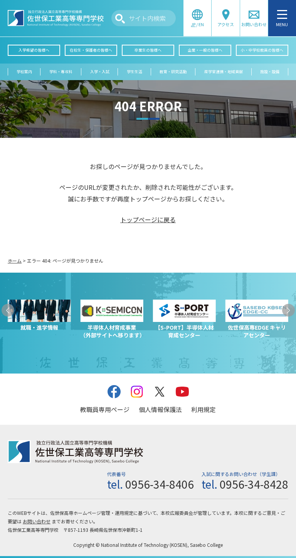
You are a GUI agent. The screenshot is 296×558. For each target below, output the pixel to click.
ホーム (15, 260)
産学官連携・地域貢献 (223, 71)
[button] (8, 310)
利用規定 (203, 409)
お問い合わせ (36, 521)
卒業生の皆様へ (148, 50)
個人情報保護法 (160, 409)
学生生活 (134, 71)
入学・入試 (99, 71)
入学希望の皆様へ (33, 50)
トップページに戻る (148, 219)
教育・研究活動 (173, 71)
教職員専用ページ (105, 409)
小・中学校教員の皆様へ (262, 50)
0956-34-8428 (254, 484)
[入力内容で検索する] (120, 18)
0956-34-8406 (159, 484)
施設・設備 (269, 71)
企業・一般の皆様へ (205, 50)
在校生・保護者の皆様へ (91, 50)
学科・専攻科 (60, 71)
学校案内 (24, 71)
